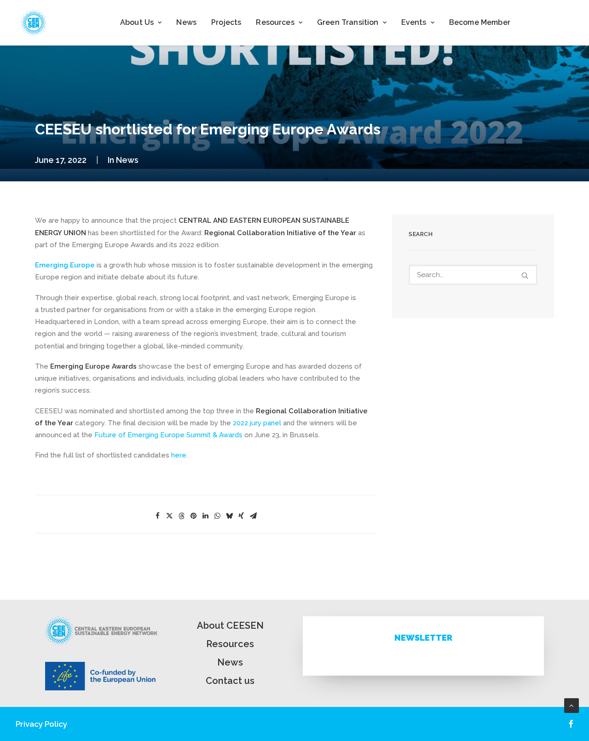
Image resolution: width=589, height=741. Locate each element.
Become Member (479, 22)
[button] (524, 275)
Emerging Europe (66, 265)
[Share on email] (253, 515)
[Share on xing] (241, 515)
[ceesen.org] (34, 22)
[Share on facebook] (157, 515)
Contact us (230, 680)
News (186, 22)
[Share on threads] (181, 515)
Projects (226, 22)
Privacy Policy (41, 724)
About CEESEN (230, 625)
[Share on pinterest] (193, 515)
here (178, 455)
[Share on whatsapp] (217, 515)
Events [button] (414, 22)
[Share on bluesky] (229, 515)
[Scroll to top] (571, 705)
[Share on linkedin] (205, 515)
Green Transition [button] (348, 22)
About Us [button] (137, 22)
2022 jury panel (257, 423)
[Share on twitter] (169, 515)
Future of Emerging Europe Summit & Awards (168, 435)
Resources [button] (275, 22)
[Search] (473, 275)
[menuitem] (141, 22)
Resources (230, 643)
